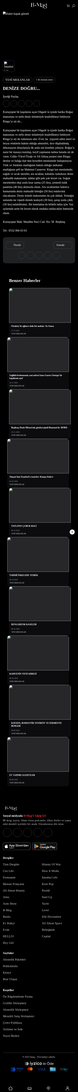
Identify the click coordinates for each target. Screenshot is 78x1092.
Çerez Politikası (12, 1022)
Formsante (9, 877)
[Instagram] (7, 832)
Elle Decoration (51, 916)
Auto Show (10, 903)
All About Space (52, 923)
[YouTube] (17, 832)
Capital (46, 936)
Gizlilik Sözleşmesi (14, 1003)
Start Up (47, 897)
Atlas (6, 897)
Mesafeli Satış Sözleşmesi (18, 1016)
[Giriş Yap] (67, 1088)
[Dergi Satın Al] (29, 1088)
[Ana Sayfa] (11, 809)
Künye (7, 972)
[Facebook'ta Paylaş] (6, 103)
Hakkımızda (10, 966)
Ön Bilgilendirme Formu (18, 996)
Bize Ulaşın (10, 979)
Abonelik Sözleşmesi (15, 1009)
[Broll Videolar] (48, 1088)
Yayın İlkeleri (11, 1035)
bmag (32, 1057)
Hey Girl (8, 942)
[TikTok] (48, 832)
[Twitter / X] (27, 832)
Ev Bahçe (9, 923)
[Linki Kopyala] (56, 255)
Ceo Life (8, 870)
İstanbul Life (49, 877)
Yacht (45, 903)
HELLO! (8, 936)
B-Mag (7, 910)
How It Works (50, 870)
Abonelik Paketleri (14, 959)
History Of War (51, 864)
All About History (14, 890)
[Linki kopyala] (36, 103)
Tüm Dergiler (11, 864)
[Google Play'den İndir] (44, 846)
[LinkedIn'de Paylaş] (29, 103)
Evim (6, 929)
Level (45, 910)
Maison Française (13, 884)
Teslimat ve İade (13, 1029)
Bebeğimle (48, 929)
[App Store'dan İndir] (16, 846)
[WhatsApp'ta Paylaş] (21, 103)
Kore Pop (48, 884)
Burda (6, 916)
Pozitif (46, 890)
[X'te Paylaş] (14, 103)
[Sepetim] (68, 5)
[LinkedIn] (37, 832)
